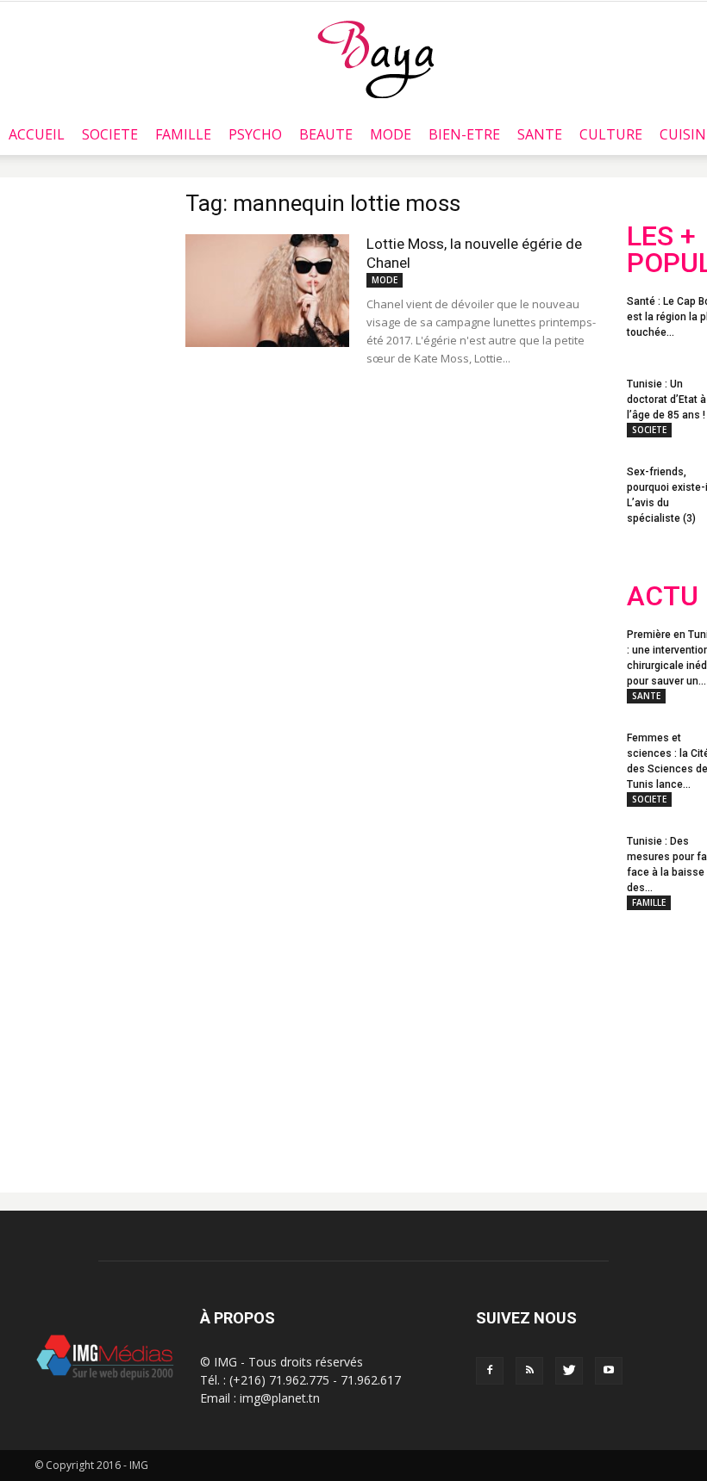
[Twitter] (569, 1371)
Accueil (37, 134)
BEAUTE (326, 134)
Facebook (659, 1040)
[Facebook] (490, 1371)
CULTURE (610, 134)
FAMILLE (183, 134)
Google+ (660, 1109)
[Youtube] (609, 1371)
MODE (390, 134)
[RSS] (529, 1371)
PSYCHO (255, 134)
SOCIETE (110, 134)
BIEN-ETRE (464, 134)
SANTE (539, 134)
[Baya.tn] (375, 58)
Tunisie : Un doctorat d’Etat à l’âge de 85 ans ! (666, 399)
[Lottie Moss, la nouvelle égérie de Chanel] (267, 290)
